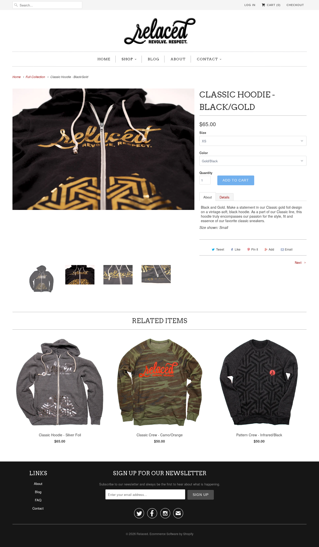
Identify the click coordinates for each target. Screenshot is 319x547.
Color (203, 152)
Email (289, 249)
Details (225, 197)
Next (299, 262)
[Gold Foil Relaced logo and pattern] (103, 149)
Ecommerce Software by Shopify (171, 534)
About (178, 59)
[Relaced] (159, 32)
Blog (153, 59)
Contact (207, 59)
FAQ (38, 500)
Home (103, 59)
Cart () (273, 4)
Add (271, 249)
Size (202, 132)
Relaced (142, 534)
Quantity (205, 172)
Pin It (254, 249)
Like (237, 249)
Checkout (295, 4)
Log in (249, 4)
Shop (127, 59)
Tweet (220, 249)
